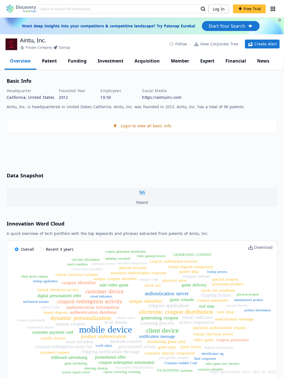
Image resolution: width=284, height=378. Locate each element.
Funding (77, 61)
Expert (207, 61)
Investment (110, 61)
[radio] (24, 249)
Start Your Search (227, 26)
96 (142, 192)
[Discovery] (21, 9)
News (263, 61)
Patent (49, 61)
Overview (20, 61)
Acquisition (147, 61)
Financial (235, 61)
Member (180, 61)
